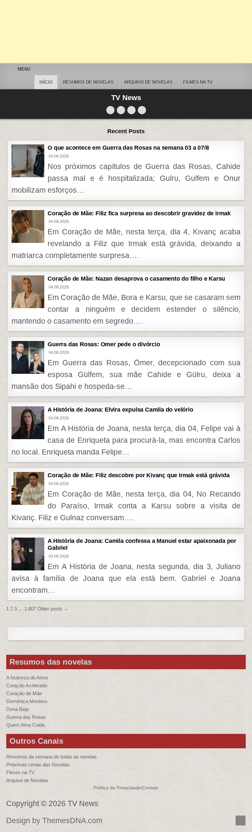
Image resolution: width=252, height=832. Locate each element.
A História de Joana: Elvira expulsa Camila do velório (120, 409)
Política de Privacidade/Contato (126, 787)
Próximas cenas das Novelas (38, 764)
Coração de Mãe (24, 693)
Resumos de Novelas (88, 82)
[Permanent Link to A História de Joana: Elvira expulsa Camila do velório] (27, 422)
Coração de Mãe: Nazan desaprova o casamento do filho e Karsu (136, 278)
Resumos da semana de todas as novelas (51, 756)
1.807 (30, 608)
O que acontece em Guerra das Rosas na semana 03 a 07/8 (128, 147)
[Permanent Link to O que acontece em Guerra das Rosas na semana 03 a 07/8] (27, 160)
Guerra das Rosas (26, 717)
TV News (126, 98)
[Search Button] (142, 110)
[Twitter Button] (110, 110)
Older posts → (53, 608)
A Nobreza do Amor (27, 677)
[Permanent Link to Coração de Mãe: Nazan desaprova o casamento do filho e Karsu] (27, 291)
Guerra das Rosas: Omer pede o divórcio (104, 344)
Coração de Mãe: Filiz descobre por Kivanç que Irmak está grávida (138, 475)
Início (45, 82)
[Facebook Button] (121, 110)
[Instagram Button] (131, 110)
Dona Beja (17, 709)
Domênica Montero (26, 701)
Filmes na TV (198, 82)
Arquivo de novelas (148, 82)
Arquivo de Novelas (27, 780)
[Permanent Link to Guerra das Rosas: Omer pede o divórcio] (27, 357)
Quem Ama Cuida (25, 725)
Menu (24, 69)
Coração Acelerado (26, 685)
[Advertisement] (126, 31)
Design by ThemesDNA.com (54, 821)
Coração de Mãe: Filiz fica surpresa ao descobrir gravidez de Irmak (139, 213)
